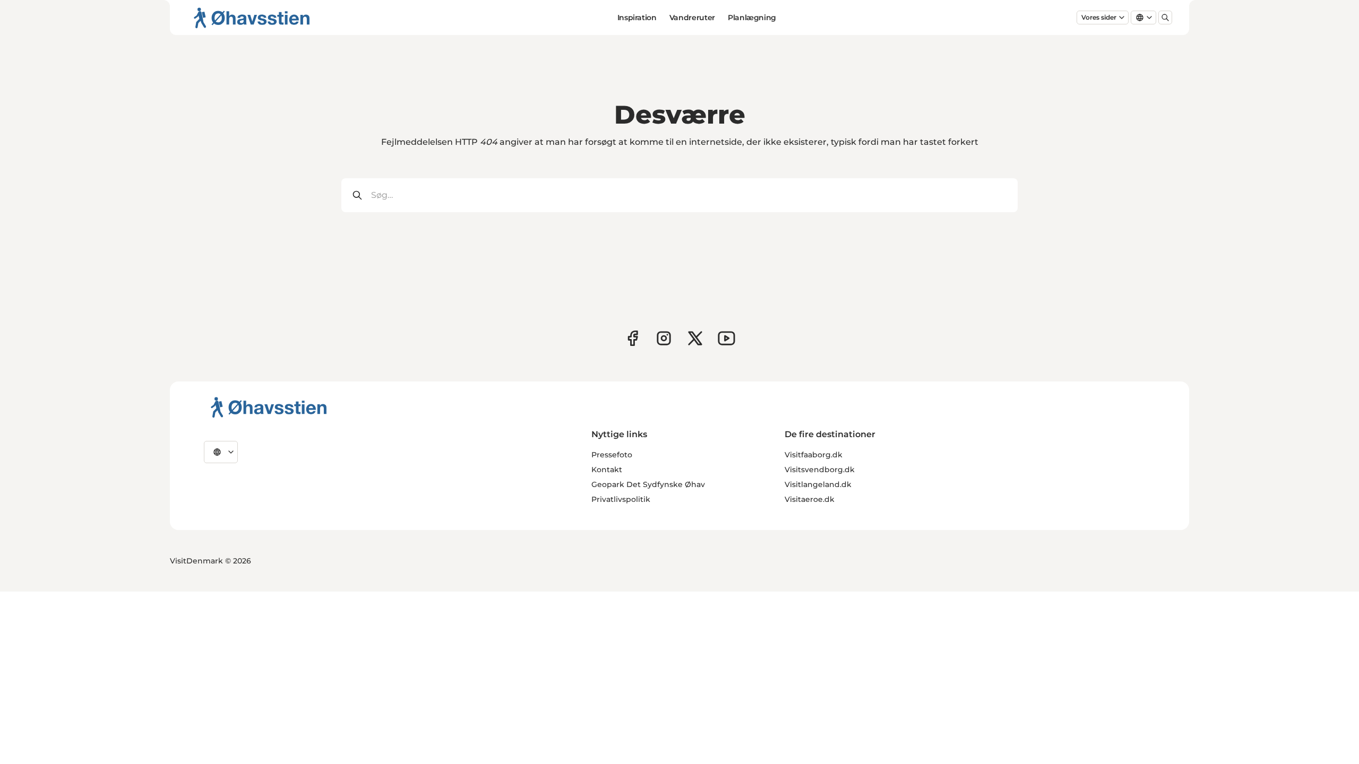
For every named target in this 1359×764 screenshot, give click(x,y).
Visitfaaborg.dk (813, 454)
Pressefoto (611, 454)
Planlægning (752, 17)
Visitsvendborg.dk (820, 469)
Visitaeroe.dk (810, 499)
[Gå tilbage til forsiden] (252, 17)
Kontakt (606, 469)
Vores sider (1098, 17)
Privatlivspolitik (620, 499)
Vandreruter (692, 17)
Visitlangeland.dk (818, 484)
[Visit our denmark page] (632, 338)
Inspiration (637, 17)
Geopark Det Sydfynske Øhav (648, 484)
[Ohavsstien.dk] (269, 407)
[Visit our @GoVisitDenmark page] (695, 338)
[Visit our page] (664, 338)
